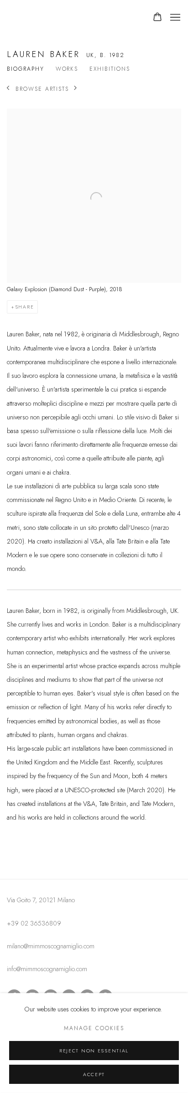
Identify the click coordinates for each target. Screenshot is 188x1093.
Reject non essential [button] (94, 1050)
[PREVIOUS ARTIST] (8, 89)
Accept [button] (94, 1074)
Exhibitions (109, 69)
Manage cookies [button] (94, 1029)
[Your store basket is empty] (157, 18)
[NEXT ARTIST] (76, 89)
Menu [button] (174, 18)
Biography (25, 69)
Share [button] (24, 306)
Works (67, 69)
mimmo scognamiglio (57, 17)
